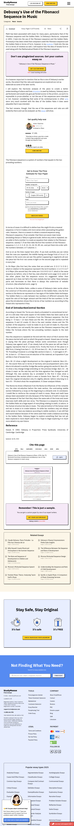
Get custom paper (37, 69)
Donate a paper (54, 710)
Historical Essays (55, 820)
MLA (22, 449)
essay (43, 111)
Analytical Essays (13, 773)
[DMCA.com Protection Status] (53, 742)
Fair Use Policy (32, 737)
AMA (57, 449)
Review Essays (12, 824)
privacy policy (43, 208)
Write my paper (37, 216)
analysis (50, 44)
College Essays (54, 777)
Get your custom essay (37, 517)
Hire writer (36, 151)
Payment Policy (32, 740)
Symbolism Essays (55, 813)
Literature (53, 719)
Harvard (29, 449)
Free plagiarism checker (35, 695)
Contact (52, 698)
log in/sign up (35, 3)
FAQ (51, 707)
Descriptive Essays (55, 788)
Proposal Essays (34, 805)
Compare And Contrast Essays (36, 782)
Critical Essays (12, 788)
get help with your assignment (16, 820)
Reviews (52, 704)
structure (36, 91)
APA (16, 449)
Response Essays (34, 824)
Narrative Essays (55, 796)
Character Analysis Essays (34, 815)
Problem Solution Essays (57, 801)
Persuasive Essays (34, 801)
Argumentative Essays (35, 773)
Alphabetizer (32, 701)
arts (66, 99)
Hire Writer (50, 3)
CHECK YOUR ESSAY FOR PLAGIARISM (37, 637)
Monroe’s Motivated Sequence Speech (21, 567)
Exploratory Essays (56, 792)
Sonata (19, 21)
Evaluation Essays (13, 792)
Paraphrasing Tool (33, 710)
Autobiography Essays (57, 773)
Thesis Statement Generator (37, 698)
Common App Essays (14, 781)
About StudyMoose (55, 695)
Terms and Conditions (34, 731)
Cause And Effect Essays (15, 777)
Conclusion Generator (34, 704)
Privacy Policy (32, 734)
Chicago (38, 449)
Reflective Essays (55, 805)
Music (14, 21)
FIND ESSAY (59, 675)
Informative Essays (34, 796)
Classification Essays (35, 777)
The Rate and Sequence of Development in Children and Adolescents (18, 558)
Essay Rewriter (32, 707)
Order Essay (32, 713)
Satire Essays (53, 809)
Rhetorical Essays (34, 809)
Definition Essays (34, 788)
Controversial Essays (56, 781)
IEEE (51, 449)
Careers (52, 701)
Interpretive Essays (35, 820)
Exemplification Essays (36, 792)
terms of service (34, 208)
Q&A (51, 716)
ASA (46, 449)
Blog (51, 713)
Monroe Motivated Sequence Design (53, 556)
